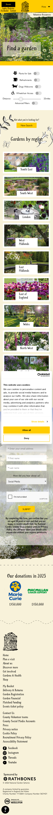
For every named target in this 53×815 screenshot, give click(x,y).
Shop (5, 680)
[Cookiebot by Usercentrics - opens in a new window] (38, 375)
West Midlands (24, 242)
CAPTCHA (26, 489)
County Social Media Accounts (19, 721)
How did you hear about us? (26, 475)
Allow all (26, 430)
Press (5, 725)
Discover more (10, 667)
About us (7, 663)
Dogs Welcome (25, 86)
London (26, 217)
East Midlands (24, 269)
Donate (8, 4)
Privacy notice (10, 729)
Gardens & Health (12, 675)
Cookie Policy (10, 733)
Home (6, 655)
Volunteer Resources (42, 14)
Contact (13, 10)
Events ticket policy (13, 706)
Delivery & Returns (13, 690)
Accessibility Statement (15, 741)
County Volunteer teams (15, 717)
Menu (44, 6)
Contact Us (8, 713)
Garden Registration (13, 694)
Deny (26, 438)
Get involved (9, 671)
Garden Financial (11, 698)
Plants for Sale (25, 73)
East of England (23, 295)
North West (26, 348)
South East (26, 169)
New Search (26, 125)
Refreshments (25, 80)
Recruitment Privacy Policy (17, 737)
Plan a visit (9, 659)
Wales (26, 324)
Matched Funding (12, 702)
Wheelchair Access (25, 93)
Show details (37, 421)
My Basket (4, 10)
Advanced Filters (22, 103)
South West (26, 193)
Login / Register (8, 8)
